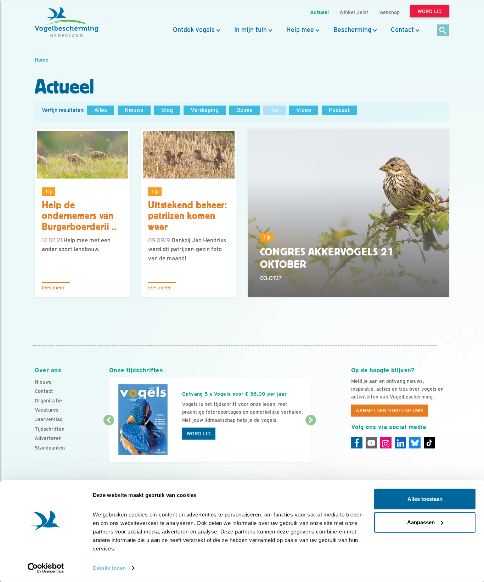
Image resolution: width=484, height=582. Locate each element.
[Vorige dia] (109, 441)
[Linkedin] (400, 442)
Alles (100, 110)
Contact (402, 29)
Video (303, 110)
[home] (67, 22)
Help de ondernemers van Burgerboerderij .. (79, 216)
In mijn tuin (250, 29)
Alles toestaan (425, 499)
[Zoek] (443, 30)
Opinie (244, 110)
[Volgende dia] (311, 441)
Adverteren (48, 438)
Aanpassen (421, 522)
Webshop (389, 12)
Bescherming (352, 29)
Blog (167, 110)
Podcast (339, 110)
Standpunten (50, 448)
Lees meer (53, 287)
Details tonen (109, 568)
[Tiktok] (429, 442)
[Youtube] (371, 442)
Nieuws (134, 110)
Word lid (199, 433)
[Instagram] (386, 442)
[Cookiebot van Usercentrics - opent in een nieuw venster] (46, 568)
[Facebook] (356, 442)
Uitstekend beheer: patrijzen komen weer (187, 216)
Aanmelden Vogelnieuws (389, 410)
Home (41, 60)
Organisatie (48, 400)
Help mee (300, 29)
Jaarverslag (49, 419)
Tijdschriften (49, 429)
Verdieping (205, 110)
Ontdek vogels (194, 29)
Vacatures (46, 410)
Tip (274, 110)
